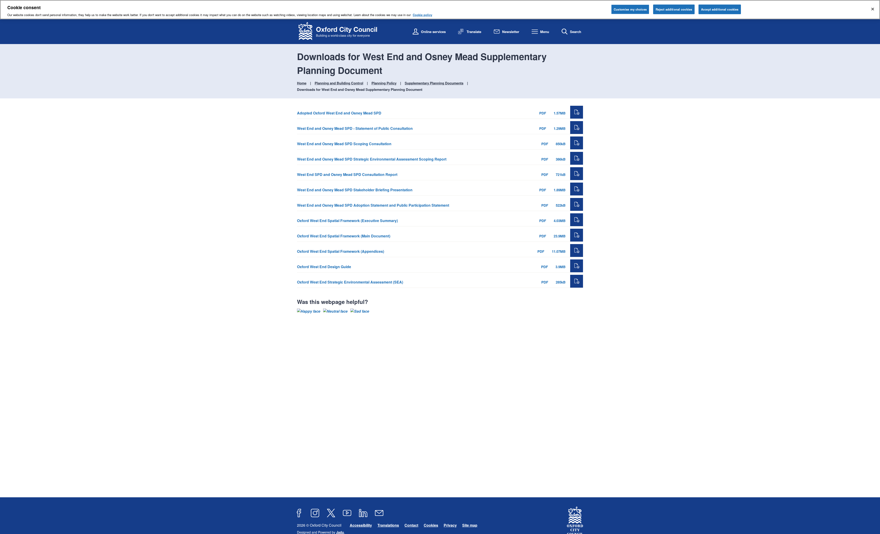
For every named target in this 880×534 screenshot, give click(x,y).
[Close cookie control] (873, 9)
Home (301, 83)
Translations (388, 525)
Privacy (450, 525)
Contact (411, 525)
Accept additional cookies (719, 9)
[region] (440, 9)
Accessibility (361, 525)
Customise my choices (630, 9)
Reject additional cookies (674, 9)
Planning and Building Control (339, 83)
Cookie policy (422, 15)
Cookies (431, 525)
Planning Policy (383, 83)
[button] (308, 311)
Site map (469, 525)
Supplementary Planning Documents (434, 83)
